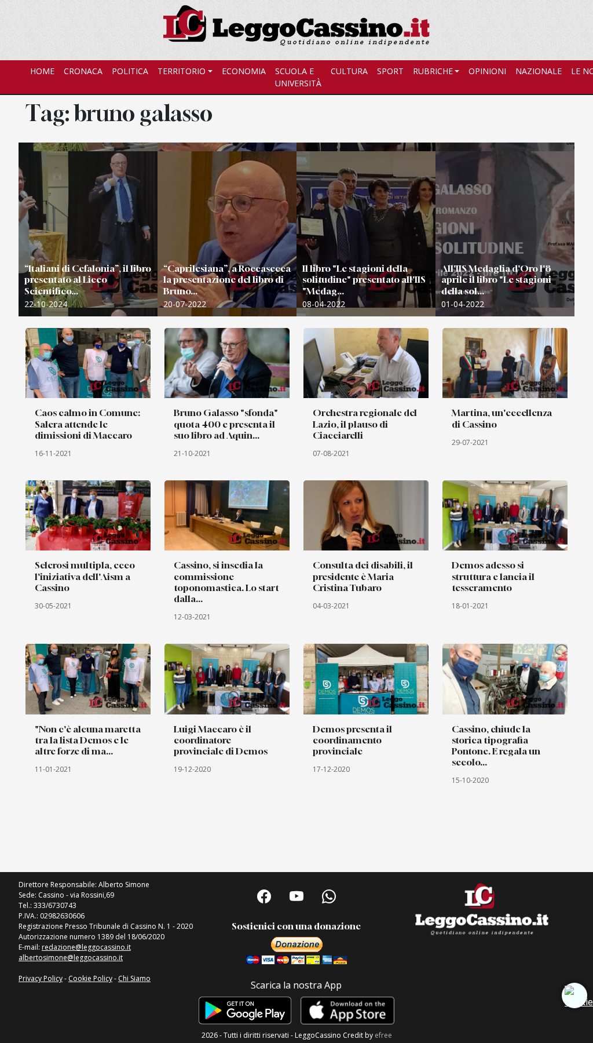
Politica (130, 70)
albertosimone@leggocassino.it (71, 957)
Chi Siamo (134, 978)
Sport (390, 70)
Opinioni (487, 70)
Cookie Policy (90, 978)
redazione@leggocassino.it (86, 947)
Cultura (349, 70)
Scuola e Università (298, 77)
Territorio (182, 70)
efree (383, 1035)
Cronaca (83, 70)
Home (42, 70)
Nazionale (538, 70)
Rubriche (433, 70)
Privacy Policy (41, 978)
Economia (244, 70)
